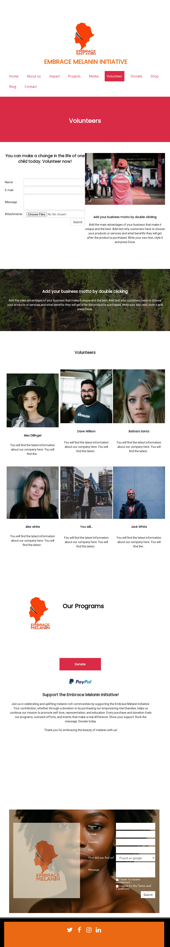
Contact (31, 86)
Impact (54, 76)
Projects (74, 76)
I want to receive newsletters (128, 881)
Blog (12, 86)
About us (34, 76)
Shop (155, 76)
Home (13, 76)
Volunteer (114, 76)
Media (93, 76)
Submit (77, 222)
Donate (136, 76)
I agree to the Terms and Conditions (133, 887)
